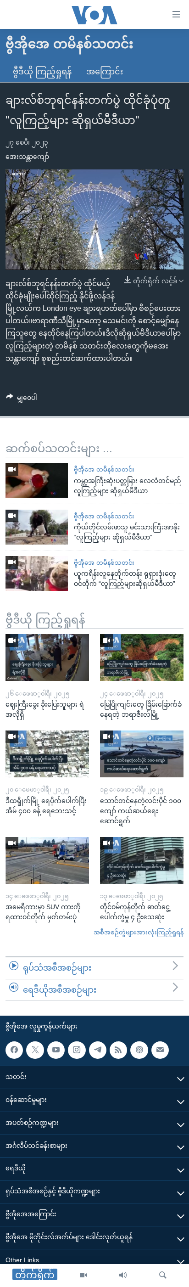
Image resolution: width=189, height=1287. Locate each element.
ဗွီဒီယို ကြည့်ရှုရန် (42, 71)
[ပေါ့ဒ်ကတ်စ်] (139, 1050)
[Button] (21, 399)
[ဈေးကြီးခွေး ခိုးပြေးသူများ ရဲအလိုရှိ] (47, 657)
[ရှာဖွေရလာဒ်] (163, 1275)
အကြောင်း (104, 71)
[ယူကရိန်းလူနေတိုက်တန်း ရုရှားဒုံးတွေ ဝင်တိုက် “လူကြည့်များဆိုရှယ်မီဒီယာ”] (37, 573)
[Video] (83, 1275)
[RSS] (118, 1050)
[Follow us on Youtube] (56, 1050)
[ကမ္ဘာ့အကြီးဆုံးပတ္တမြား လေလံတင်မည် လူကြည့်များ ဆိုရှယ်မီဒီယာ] (37, 480)
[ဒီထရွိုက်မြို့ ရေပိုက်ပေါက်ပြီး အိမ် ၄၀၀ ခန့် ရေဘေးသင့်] (47, 754)
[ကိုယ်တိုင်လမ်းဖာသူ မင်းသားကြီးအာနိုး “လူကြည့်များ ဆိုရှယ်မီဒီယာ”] (37, 527)
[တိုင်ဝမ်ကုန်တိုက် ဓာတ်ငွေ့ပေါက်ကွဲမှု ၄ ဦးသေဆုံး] (141, 860)
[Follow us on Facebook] (14, 1050)
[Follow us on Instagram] (76, 1050)
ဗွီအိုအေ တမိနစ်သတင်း (104, 469)
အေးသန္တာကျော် (27, 156)
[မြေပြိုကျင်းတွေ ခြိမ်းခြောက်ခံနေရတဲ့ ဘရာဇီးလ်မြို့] (141, 657)
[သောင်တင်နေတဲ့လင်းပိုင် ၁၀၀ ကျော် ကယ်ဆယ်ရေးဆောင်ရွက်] (141, 754)
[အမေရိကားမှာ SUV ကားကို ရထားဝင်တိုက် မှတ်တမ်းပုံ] (47, 860)
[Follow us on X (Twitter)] (35, 1050)
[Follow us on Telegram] (97, 1050)
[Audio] (123, 1275)
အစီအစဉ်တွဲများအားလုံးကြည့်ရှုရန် (138, 932)
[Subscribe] (160, 1050)
